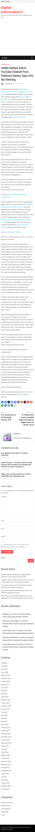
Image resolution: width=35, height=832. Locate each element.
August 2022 (5, 774)
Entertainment (5, 806)
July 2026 (4, 663)
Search (3, 558)
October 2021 (5, 789)
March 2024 (4, 724)
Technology (4, 812)
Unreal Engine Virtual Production (12, 644)
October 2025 (5, 681)
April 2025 (4, 694)
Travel (3, 815)
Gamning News (5, 64)
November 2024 (6, 706)
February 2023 (5, 755)
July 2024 (4, 712)
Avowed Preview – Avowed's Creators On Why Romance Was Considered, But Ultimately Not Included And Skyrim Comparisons (16, 465)
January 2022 (5, 783)
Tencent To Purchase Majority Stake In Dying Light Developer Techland (18, 623)
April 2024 (4, 721)
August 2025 (5, 684)
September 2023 (6, 743)
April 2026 (4, 669)
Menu (5, 58)
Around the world (6, 802)
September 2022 (6, 771)
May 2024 (4, 718)
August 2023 (5, 746)
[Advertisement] (17, 38)
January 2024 (5, 731)
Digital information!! (12, 9)
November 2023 (6, 737)
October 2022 (5, 767)
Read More (19, 394)
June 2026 (4, 666)
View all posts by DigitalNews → (22, 438)
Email (3, 528)
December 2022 (6, 761)
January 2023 (5, 758)
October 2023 (5, 740)
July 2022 (4, 777)
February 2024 (5, 727)
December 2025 (6, 678)
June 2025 (4, 687)
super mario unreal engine (10, 621)
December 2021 (6, 786)
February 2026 (5, 675)
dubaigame (6, 614)
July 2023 (4, 749)
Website (3, 536)
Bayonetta (22, 97)
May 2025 (4, 691)
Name (3, 520)
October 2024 (5, 709)
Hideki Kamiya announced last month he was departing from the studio (17, 91)
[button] (2, 402)
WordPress (4, 829)
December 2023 (6, 734)
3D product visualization (10, 637)
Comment (4, 496)
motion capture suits (9, 630)
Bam (11, 829)
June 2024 (4, 715)
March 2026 (4, 672)
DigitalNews (9, 83)
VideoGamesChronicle (13, 232)
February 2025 (5, 700)
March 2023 (4, 752)
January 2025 (5, 703)
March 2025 (4, 697)
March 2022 (4, 780)
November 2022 (6, 764)
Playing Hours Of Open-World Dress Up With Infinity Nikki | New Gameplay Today (15, 475)
